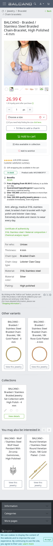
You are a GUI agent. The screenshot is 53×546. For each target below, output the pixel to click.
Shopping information (10, 303)
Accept (48, 539)
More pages (11, 520)
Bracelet (22, 10)
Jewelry (11, 10)
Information (11, 506)
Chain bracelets (13, 14)
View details (14, 416)
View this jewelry (13, 366)
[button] (26, 63)
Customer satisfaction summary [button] (17, 163)
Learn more (28, 543)
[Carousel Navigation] (46, 430)
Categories (10, 513)
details (9, 180)
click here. (38, 122)
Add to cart (27, 136)
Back (48, 11)
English (8, 530)
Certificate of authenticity (17, 228)
